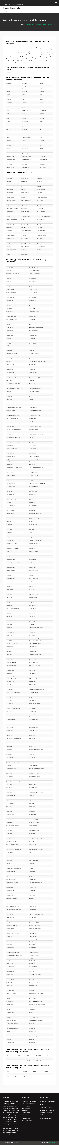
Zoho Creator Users (33, 787)
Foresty (41, 102)
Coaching (42, 134)
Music (7, 110)
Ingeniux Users (32, 510)
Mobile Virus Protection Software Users (14, 583)
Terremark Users (32, 741)
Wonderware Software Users (34, 1034)
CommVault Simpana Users (11, 898)
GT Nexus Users (32, 461)
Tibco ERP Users (32, 743)
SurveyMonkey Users (33, 727)
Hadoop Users (9, 464)
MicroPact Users (32, 814)
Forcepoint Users (9, 445)
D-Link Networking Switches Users (36, 402)
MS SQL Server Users (33, 578)
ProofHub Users (9, 646)
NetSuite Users (9, 605)
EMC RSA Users (32, 418)
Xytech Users (31, 1039)
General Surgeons (41, 243)
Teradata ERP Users (33, 998)
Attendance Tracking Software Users (13, 849)
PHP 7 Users (31, 898)
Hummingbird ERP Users (11, 993)
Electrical (8, 121)
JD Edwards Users (32, 521)
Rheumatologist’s (40, 200)
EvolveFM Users (9, 432)
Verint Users (31, 1015)
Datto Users (8, 391)
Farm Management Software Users (13, 437)
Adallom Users (9, 270)
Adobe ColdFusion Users (34, 270)
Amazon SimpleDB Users (11, 292)
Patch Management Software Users (36, 882)
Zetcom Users (32, 1042)
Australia (8, 1060)
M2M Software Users (33, 798)
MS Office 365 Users (33, 846)
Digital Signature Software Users (12, 920)
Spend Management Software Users (36, 714)
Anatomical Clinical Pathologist (43, 213)
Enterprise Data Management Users (36, 423)
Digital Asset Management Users (35, 396)
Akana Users (9, 284)
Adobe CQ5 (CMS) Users (34, 311)
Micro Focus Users (32, 556)
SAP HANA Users (32, 673)
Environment (24, 129)
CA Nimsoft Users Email (11, 347)
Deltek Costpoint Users (33, 394)
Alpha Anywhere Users (10, 803)
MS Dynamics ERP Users (34, 562)
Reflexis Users (9, 657)
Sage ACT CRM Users (33, 662)
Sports (41, 96)
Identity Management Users (11, 507)
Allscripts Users (9, 286)
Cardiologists (9, 227)
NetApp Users (9, 594)
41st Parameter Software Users (35, 265)
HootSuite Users (9, 987)
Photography (9, 113)
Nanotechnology (25, 110)
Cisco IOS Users (32, 358)
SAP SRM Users (32, 681)
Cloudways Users (9, 369)
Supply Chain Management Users (35, 982)
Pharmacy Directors (41, 230)
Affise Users (8, 278)
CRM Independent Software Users (13, 383)
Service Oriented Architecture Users (13, 692)
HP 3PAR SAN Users (10, 475)
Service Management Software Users (36, 689)
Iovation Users (9, 516)
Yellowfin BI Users (32, 784)
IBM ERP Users (9, 491)
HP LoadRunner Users (33, 475)
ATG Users (8, 313)
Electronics (42, 140)
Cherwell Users (32, 350)
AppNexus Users (32, 303)
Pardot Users (31, 624)
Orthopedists (23, 176)
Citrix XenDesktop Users (11, 879)
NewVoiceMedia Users (33, 855)
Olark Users (8, 613)
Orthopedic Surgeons (25, 205)
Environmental (25, 121)
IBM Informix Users (10, 1012)
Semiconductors (43, 115)
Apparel (41, 132)
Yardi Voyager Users (10, 784)
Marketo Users (32, 806)
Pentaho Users (32, 895)
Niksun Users (31, 600)
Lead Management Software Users (36, 792)
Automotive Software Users (11, 319)
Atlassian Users (32, 308)
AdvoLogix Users (9, 800)
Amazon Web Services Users (12, 817)
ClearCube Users (9, 358)
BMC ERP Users (32, 332)
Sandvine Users (32, 670)
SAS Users (8, 684)
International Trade (43, 159)
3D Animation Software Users (12, 265)
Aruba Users (31, 305)
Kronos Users (32, 1044)
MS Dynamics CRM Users (11, 564)
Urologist (39, 249)
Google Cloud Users (10, 459)
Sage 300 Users (9, 667)
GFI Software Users (10, 977)
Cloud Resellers (9, 887)
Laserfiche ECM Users (33, 532)
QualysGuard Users (33, 648)
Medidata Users (32, 554)
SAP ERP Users (9, 673)
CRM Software (32, 383)
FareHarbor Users (10, 958)
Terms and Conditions (28, 1120)
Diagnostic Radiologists (41, 205)
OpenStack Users (9, 610)
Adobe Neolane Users (10, 798)
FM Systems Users (10, 966)
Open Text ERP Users (33, 619)
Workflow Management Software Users (14, 781)
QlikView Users (32, 903)
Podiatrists (23, 249)
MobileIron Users (32, 800)
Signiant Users (9, 700)
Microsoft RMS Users (33, 825)
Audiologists (23, 235)
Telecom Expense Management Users (13, 738)
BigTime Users (9, 863)
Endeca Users (9, 944)
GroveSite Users (9, 461)
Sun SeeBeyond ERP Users (34, 724)
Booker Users (9, 860)
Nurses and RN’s (40, 238)
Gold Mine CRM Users (10, 979)
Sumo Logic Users (32, 722)
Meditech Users (32, 811)
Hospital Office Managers (42, 197)
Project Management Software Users (36, 643)
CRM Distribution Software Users (12, 903)
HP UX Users (9, 998)
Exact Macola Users (33, 432)
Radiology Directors (41, 219)
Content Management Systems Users (13, 377)
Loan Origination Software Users (35, 540)
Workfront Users (32, 1028)
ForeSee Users (9, 968)
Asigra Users (9, 846)
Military (41, 94)
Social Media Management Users (35, 705)
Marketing (42, 143)
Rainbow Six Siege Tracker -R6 (35, 654)
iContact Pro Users (10, 480)
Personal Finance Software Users (35, 640)
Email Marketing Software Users (12, 415)
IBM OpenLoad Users (10, 494)
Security (41, 153)
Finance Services (25, 88)
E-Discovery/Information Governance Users (37, 404)
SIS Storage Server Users (34, 952)
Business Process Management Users (13, 868)
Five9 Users (31, 437)
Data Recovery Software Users (35, 388)
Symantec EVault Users (11, 733)
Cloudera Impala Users (11, 366)
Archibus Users (9, 827)
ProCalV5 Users (32, 632)
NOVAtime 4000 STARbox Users (12, 608)
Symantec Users (9, 730)
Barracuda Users (9, 330)
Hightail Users (32, 464)
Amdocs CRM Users (33, 292)
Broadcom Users (9, 335)
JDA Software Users (10, 524)
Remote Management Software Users (36, 657)
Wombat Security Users (33, 1036)
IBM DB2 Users (32, 502)
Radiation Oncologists (41, 251)
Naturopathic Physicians (26, 227)
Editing (41, 137)
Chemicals (24, 105)
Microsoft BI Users (32, 567)
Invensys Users (9, 1036)
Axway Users (9, 833)
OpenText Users (32, 876)
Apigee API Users (32, 297)
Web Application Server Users (12, 771)
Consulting (8, 145)
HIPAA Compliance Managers (27, 194)
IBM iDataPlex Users (10, 478)
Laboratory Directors (25, 251)
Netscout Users (9, 597)
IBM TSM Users (32, 497)
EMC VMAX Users (10, 421)
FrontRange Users (10, 971)
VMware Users (32, 1023)
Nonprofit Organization (10, 159)
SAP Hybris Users (32, 931)
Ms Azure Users (9, 589)
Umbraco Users (32, 1009)
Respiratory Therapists (10, 194)
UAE (28, 1055)
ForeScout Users (32, 445)
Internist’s (23, 197)
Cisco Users (8, 361)
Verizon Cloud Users (10, 760)
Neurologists (39, 181)
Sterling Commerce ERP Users (35, 974)
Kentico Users (9, 529)
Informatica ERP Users (10, 1034)
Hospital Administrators (10, 189)
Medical (41, 148)
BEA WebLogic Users (33, 330)
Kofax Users (31, 529)
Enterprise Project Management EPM (13, 429)
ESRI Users (8, 949)
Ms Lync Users (32, 589)
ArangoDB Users (9, 300)
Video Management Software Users (13, 762)
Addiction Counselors (25, 216)
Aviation (41, 83)
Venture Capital (25, 153)
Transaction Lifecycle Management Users (37, 1004)
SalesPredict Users (10, 670)
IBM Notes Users (9, 1015)
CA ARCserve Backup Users (11, 874)
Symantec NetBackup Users (34, 733)
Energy (23, 134)
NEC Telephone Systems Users (35, 602)
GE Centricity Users (10, 453)
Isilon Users (8, 1039)
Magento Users (9, 586)
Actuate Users (9, 792)
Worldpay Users (32, 781)
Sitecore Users (9, 697)
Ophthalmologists (24, 178)
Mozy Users (31, 841)
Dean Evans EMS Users (34, 391)
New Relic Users (32, 605)
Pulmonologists (9, 203)
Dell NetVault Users (10, 396)
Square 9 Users (9, 716)
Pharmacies (39, 192)
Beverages (24, 91)
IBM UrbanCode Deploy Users (12, 1028)
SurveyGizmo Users (10, 727)
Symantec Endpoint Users (34, 987)
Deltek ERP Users (10, 914)
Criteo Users (31, 380)
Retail (23, 115)
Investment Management (27, 162)
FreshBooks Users (32, 448)
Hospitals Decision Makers (26, 243)
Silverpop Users (32, 958)
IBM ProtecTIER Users (10, 505)
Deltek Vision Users (10, 394)
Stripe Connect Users (33, 719)
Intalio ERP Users (9, 1004)
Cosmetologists (24, 254)
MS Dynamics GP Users (34, 564)
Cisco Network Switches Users (12, 882)
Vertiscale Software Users (34, 1017)
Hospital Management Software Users (36, 467)
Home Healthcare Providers (42, 194)
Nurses (7, 241)
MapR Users (31, 803)
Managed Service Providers (11, 543)
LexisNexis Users (32, 537)
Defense (8, 91)
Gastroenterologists (10, 186)
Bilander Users (9, 341)
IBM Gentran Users (33, 491)
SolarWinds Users (32, 708)
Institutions (24, 126)
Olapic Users (31, 868)
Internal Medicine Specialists (12, 208)
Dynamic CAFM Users (10, 402)
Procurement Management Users (12, 643)
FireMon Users (32, 440)
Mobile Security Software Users (35, 545)
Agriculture (24, 83)
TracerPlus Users (32, 746)
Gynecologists (24, 208)
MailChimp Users (32, 586)
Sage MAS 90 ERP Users (11, 665)
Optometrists (39, 227)
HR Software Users (10, 990)
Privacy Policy (26, 1118)
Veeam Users (31, 754)
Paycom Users (9, 627)
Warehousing (9, 102)
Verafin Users (31, 1012)
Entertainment (25, 148)
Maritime (41, 88)
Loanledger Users (10, 540)
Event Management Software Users (13, 952)
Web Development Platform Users (35, 771)
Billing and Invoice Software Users (13, 332)
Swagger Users (32, 990)
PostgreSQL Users (10, 632)
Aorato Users (9, 294)
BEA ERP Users (9, 852)
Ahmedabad (35, 1074)
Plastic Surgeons (9, 211)
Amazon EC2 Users (33, 289)
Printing (23, 113)
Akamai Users (9, 806)
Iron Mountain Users (33, 516)
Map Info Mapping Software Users (13, 548)
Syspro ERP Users (32, 730)
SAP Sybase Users (10, 681)
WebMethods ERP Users (34, 773)
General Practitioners (41, 211)
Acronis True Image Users (34, 267)
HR (23, 124)
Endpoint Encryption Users (11, 423)
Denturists (8, 216)
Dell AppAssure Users (10, 917)
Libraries (24, 94)
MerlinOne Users (9, 556)
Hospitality (42, 107)
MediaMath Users (32, 808)
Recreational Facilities (10, 156)
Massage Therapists (25, 246)
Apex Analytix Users (33, 300)
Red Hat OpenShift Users (34, 912)
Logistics (8, 126)
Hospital (8, 124)
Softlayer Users (32, 963)
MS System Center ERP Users (12, 573)
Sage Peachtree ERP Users (34, 665)
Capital (7, 162)
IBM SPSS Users (9, 1017)
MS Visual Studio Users (33, 573)
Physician (8, 254)
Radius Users (9, 654)
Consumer (24, 140)
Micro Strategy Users (10, 559)
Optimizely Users (9, 621)
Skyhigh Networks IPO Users (34, 703)
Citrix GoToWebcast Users (11, 356)
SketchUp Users (32, 697)
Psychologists (9, 230)
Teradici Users (9, 743)
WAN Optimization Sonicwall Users (36, 1025)
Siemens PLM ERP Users (34, 955)
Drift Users (31, 399)
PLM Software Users (10, 638)
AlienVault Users (32, 284)
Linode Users (31, 795)
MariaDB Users (32, 548)
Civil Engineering (43, 167)
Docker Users (9, 399)
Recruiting (8, 137)
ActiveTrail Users (32, 324)
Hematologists (9, 178)
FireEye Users (9, 440)
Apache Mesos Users (10, 819)
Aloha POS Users (32, 281)
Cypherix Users (32, 385)
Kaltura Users (9, 526)
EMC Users (8, 941)
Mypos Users (31, 575)
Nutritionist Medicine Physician (27, 241)
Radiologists (9, 181)
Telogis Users (32, 996)
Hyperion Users (9, 472)
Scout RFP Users (32, 684)
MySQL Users (32, 833)
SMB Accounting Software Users (35, 960)
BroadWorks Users (33, 335)
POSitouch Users (32, 887)
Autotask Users (32, 319)
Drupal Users (9, 922)
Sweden (19, 1060)
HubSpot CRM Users (10, 469)
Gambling (42, 121)
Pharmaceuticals (43, 110)
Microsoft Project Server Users (35, 817)
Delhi (16, 1071)
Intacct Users (9, 518)
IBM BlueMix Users (10, 488)
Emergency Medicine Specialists (43, 232)
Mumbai (34, 1071)
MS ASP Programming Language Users (14, 562)
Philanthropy (8, 96)
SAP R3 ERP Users (33, 936)
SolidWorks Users (9, 711)
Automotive (8, 86)
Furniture (8, 107)
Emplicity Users (32, 421)
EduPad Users (9, 404)
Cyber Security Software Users (12, 385)
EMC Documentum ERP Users (12, 418)
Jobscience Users (9, 521)
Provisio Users (32, 901)
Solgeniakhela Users (33, 966)
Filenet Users (9, 960)
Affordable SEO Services (29, 1101)
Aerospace (8, 153)
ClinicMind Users (32, 364)
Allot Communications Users (12, 808)
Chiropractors (24, 181)
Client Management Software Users (13, 893)
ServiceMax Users (32, 947)
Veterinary (24, 118)
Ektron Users (9, 931)
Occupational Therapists (26, 230)
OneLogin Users (9, 616)
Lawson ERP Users (10, 535)
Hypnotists (23, 222)
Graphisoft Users (9, 982)
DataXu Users (9, 912)
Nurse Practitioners (10, 197)
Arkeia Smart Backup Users (11, 305)
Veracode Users (9, 757)
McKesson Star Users (33, 551)
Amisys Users (9, 811)
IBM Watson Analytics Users (11, 499)
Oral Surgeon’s (9, 176)
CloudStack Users (32, 366)
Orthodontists (9, 232)
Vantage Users (9, 754)
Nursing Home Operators (26, 200)
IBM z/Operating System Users (12, 1023)
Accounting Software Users (11, 267)
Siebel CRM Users (32, 695)
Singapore (20, 1058)
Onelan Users (32, 871)
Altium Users (8, 281)
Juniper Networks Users (11, 1044)
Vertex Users (31, 760)
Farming (24, 107)
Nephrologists (9, 243)
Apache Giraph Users (33, 294)
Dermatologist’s (40, 208)
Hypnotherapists (9, 222)
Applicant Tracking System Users (12, 825)
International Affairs (26, 167)
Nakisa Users (31, 592)
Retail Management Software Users (36, 914)
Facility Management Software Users (36, 434)
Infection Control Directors (11, 224)
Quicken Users (9, 651)
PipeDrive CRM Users (33, 893)
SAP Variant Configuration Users (35, 939)
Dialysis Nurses (9, 192)
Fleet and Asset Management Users (13, 442)
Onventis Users (32, 616)
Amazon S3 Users (10, 814)
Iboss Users (8, 502)
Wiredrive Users (9, 776)
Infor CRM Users (9, 1031)
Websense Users (32, 1031)
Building (8, 148)
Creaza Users (9, 380)
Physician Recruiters (10, 235)
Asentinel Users (9, 308)
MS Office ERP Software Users (35, 836)
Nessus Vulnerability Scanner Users (36, 849)
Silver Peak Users (32, 700)
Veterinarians (24, 232)
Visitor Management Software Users (36, 1020)
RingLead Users (32, 909)
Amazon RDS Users (10, 289)
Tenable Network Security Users (12, 741)
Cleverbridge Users (10, 372)
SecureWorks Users (33, 941)
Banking (24, 86)
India (7, 1055)
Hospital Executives (41, 189)
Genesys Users (32, 450)
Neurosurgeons (24, 186)
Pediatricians (24, 184)
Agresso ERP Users (33, 313)
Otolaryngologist (24, 203)
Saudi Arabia (9, 1058)
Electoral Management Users (35, 410)
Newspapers (42, 126)
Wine (23, 132)
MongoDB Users (32, 844)
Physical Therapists (10, 238)
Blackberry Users (32, 341)
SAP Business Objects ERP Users (13, 676)
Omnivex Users (32, 613)
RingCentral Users (10, 659)
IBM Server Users (32, 494)
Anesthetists (8, 246)
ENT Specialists (40, 203)
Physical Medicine (10, 213)
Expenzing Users (9, 434)
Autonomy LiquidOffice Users (12, 844)
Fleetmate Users (32, 442)
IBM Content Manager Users (34, 518)
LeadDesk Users (32, 535)
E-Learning (42, 105)
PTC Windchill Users (33, 646)
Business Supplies (43, 151)
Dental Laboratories (41, 246)
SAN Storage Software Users (35, 928)
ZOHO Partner (26, 1115)
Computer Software (43, 164)
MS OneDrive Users (10, 581)
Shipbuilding (8, 99)
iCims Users (31, 478)
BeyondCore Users (10, 855)
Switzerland (38, 1055)
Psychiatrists (8, 205)
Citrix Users (8, 884)
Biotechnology (9, 134)
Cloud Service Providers (11, 890)
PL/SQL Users (32, 635)
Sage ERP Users (32, 917)
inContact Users (9, 1001)
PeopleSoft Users (9, 640)
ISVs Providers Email (10, 483)
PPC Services (26, 1106)
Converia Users (9, 901)
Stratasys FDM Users (10, 719)
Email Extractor (26, 1112)
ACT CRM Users (9, 324)
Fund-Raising (9, 164)
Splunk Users (31, 971)
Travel (41, 145)
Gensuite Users (9, 974)
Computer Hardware (10, 167)
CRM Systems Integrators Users (12, 906)
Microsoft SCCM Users (10, 570)
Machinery (8, 94)
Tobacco (41, 99)
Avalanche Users (9, 327)
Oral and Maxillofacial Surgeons (43, 216)
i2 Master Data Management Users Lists (14, 1006)
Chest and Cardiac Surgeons (12, 219)
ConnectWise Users (10, 375)
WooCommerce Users (10, 779)
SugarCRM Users (9, 722)
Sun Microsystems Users (11, 724)
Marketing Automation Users (34, 543)
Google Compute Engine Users (35, 459)
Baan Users (8, 338)
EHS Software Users (33, 407)
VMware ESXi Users (33, 765)
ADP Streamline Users (10, 275)
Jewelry (23, 145)
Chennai (16, 1074)
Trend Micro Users (32, 1006)
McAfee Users (9, 551)
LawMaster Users (32, 789)
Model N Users (32, 583)
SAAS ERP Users (32, 686)
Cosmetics (42, 86)
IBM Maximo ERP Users (11, 1020)
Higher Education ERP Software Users (14, 467)
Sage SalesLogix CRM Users (35, 922)
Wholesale (42, 118)
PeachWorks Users (33, 884)
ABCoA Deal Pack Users (11, 789)
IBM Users (8, 1009)
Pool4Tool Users (9, 635)
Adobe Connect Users (10, 795)
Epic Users (31, 413)
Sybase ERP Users (33, 985)
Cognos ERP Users (33, 372)
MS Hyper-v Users (32, 581)
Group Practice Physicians (42, 222)
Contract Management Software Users (36, 377)
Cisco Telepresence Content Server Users (37, 361)
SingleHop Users (9, 703)
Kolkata (45, 1074)
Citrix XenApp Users (33, 356)
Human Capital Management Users (36, 469)
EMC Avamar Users (10, 939)
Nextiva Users (9, 600)
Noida (24, 1074)
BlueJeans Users (9, 865)
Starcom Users (32, 716)
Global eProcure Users (10, 456)
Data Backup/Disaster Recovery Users (13, 909)
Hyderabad (46, 1071)
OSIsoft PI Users (32, 879)
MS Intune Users (32, 559)
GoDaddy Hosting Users (34, 456)
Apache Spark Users (10, 297)
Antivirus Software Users (11, 316)
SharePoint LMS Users (33, 692)
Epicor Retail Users (10, 426)
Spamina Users (9, 714)
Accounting (8, 83)
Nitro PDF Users (9, 602)
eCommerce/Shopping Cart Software (13, 407)
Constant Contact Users (33, 375)
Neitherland (38, 1060)
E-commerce (8, 88)
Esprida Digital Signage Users (35, 426)
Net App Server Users (33, 860)
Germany (29, 1058)
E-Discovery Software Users (11, 925)
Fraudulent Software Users (11, 448)
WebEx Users (9, 773)
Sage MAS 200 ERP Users (34, 920)
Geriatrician (39, 224)
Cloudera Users (32, 369)
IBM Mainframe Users (10, 1025)
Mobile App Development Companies (13, 545)
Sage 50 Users (32, 944)
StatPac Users (32, 977)
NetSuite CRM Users (33, 597)
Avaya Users (8, 322)
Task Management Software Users (36, 993)
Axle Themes (52, 1142)
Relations (41, 162)
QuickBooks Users (32, 906)
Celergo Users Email (10, 871)
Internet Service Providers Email (35, 513)
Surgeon (39, 241)
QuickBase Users (9, 648)
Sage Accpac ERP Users (11, 662)
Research (8, 115)
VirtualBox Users (32, 762)
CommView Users (10, 895)
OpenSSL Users (9, 619)
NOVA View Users (32, 608)
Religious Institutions (26, 151)
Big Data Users (32, 338)
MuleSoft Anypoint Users (34, 830)
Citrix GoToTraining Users (11, 876)
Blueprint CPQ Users (33, 343)
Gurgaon (8, 1074)
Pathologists (39, 178)
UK (47, 1055)
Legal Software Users (10, 537)
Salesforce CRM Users (33, 667)
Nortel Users (31, 863)
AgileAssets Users (32, 278)
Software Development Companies (13, 708)
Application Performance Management (14, 303)
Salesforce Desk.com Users (34, 925)
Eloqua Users (9, 413)
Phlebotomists (24, 213)
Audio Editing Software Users (12, 838)
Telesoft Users (32, 738)
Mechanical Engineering (27, 159)
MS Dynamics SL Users (11, 567)
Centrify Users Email (10, 350)
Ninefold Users (32, 857)
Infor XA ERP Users (10, 510)
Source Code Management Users (35, 968)
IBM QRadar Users (33, 505)
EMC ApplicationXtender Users (35, 415)
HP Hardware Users (33, 472)
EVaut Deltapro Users (33, 429)
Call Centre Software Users (11, 353)
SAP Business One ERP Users (35, 676)
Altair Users (31, 286)
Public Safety (42, 156)
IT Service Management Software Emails (37, 483)
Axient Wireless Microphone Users (36, 327)
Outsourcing (8, 129)
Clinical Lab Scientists (41, 235)
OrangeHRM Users (33, 621)
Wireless (24, 102)
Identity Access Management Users (36, 480)
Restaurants (42, 129)
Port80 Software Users (33, 629)
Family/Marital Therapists (11, 249)
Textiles (23, 99)
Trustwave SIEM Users (10, 752)
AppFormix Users (9, 822)
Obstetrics (8, 184)
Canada (37, 1058)
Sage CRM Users (9, 689)
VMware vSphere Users (11, 768)
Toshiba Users (9, 746)
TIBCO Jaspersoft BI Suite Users (35, 1001)
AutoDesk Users (32, 316)
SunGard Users (32, 979)
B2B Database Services (28, 1104)
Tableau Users (9, 735)
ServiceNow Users (32, 949)
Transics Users (9, 749)
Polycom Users (32, 890)
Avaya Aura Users (32, 322)
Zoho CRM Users (9, 787)
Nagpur (24, 1076)
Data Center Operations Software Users (14, 388)
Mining (23, 143)
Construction (8, 140)
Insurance (42, 91)
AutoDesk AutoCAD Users (11, 841)
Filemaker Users (9, 963)
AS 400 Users (9, 830)
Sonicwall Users (32, 711)
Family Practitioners (25, 211)
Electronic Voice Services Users (12, 933)
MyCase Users (9, 575)
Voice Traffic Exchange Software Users (36, 768)
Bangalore (25, 1071)
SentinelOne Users (10, 686)
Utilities (7, 118)
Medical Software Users (11, 554)
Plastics (23, 96)
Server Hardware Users (11, 695)
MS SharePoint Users (10, 578)
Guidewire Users (9, 985)
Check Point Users (10, 364)
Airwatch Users (9, 836)
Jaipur (16, 1076)
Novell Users (31, 865)
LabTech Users (9, 532)
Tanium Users (32, 735)
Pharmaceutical (24, 238)
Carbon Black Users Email (34, 347)
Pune (7, 1071)
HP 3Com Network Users (11, 996)
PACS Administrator (10, 251)
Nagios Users (9, 592)
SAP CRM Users (32, 933)
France (48, 1058)
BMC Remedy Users (10, 857)
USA (19, 1055)
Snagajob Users (9, 705)
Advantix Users (32, 275)
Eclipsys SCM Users (10, 928)
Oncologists (39, 176)
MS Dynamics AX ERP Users (34, 819)
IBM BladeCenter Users (33, 486)
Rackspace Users (32, 651)
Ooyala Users (32, 874)
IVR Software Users (10, 1042)
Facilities (8, 143)
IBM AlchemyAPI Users (10, 486)
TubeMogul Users (32, 752)
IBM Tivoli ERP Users (10, 497)
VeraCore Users (32, 757)
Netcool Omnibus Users (33, 594)
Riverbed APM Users (33, 659)
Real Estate (42, 113)
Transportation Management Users (36, 749)
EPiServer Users (9, 936)
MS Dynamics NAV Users (34, 822)
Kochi (7, 1076)
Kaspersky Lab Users (33, 526)
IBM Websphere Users (33, 499)
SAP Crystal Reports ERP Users (12, 678)
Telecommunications (26, 137)
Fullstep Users (9, 450)
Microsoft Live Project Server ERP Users (37, 838)
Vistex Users (8, 765)
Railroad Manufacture (26, 156)
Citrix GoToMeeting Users (34, 353)
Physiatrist (23, 219)
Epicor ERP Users (10, 947)
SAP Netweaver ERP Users (34, 678)
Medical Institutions (25, 192)
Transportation (9, 132)
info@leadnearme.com (18, 4)
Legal (41, 124)
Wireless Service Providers (34, 776)
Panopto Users (9, 624)
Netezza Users (32, 852)
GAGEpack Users (32, 453)
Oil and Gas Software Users (34, 610)
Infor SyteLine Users (10, 513)
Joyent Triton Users (33, 524)
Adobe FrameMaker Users (34, 273)
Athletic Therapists (40, 186)
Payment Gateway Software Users (36, 627)
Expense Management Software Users (14, 955)
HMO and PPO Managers (11, 200)
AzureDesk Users (9, 311)
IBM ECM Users (32, 488)
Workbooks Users (32, 779)
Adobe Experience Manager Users (13, 273)
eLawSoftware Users (10, 410)
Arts (7, 105)
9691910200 (7, 4)
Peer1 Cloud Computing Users (35, 638)
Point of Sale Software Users (12, 629)
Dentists (38, 184)
